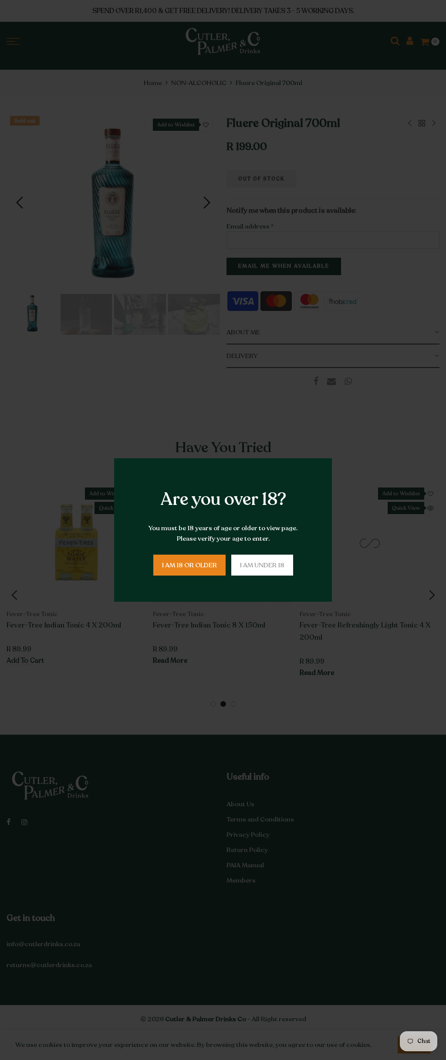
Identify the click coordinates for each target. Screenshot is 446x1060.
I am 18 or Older (189, 565)
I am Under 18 (262, 565)
